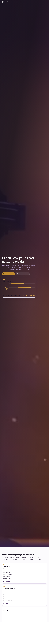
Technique (6, 566)
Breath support (6, 572)
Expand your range (7, 594)
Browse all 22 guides (7, 273)
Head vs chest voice (7, 596)
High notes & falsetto (8, 600)
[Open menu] (46, 2)
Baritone (5, 618)
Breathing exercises (7, 574)
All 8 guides (5, 603)
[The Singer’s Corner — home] (6, 2)
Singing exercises (7, 578)
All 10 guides (6, 581)
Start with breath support (22, 273)
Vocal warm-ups (6, 576)
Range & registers (9, 588)
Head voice (5, 598)
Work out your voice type (28, 295)
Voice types (7, 611)
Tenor (4, 616)
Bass (4, 620)
